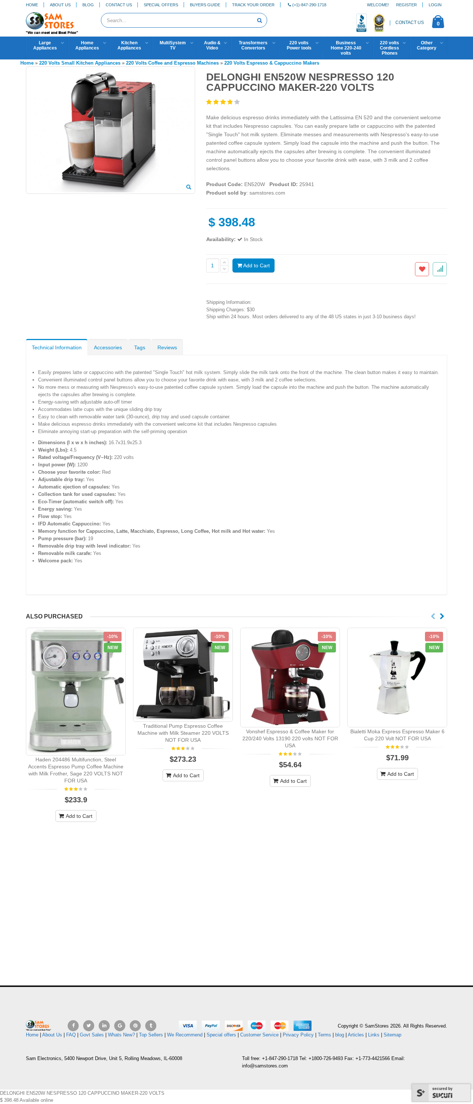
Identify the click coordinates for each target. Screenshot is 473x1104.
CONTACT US (409, 22)
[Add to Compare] (440, 269)
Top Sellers (151, 1035)
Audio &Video (212, 45)
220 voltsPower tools (299, 45)
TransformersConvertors (253, 45)
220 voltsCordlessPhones (389, 48)
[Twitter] (88, 1025)
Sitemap (392, 1035)
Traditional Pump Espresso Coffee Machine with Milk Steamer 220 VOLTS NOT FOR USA (183, 733)
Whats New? (121, 1035)
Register (406, 5)
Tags (139, 347)
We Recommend (185, 1035)
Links (374, 1035)
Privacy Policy (298, 1035)
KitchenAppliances (129, 45)
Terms (325, 1035)
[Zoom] (188, 187)
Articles (356, 1035)
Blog (88, 5)
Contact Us (119, 5)
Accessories (108, 347)
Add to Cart (256, 265)
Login (435, 5)
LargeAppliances (45, 45)
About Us (60, 5)
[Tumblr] (150, 1025)
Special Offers (161, 5)
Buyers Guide (205, 5)
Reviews (167, 347)
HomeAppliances (87, 45)
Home (32, 5)
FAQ (71, 1035)
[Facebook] (73, 1025)
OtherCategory (426, 45)
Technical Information (57, 347)
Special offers (221, 1035)
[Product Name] (75, 691)
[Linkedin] (104, 1025)
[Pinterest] (135, 1025)
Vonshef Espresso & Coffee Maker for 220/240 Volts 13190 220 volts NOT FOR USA (290, 738)
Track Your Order (253, 5)
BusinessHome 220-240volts (346, 48)
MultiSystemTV (173, 45)
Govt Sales (92, 1035)
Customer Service (259, 1035)
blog (339, 1035)
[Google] (119, 1025)
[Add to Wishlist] (422, 269)
